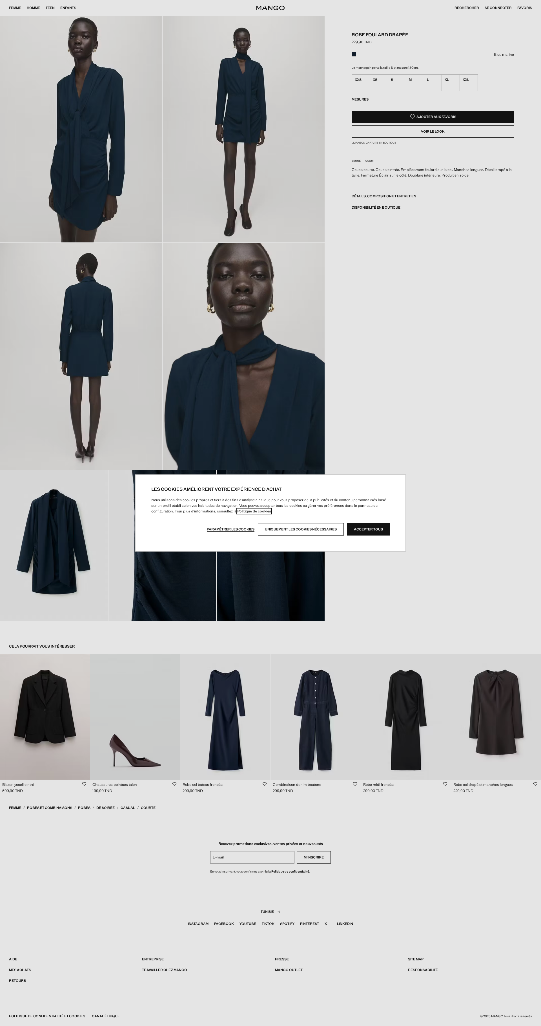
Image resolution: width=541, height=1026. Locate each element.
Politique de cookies (254, 511)
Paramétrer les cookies (230, 529)
